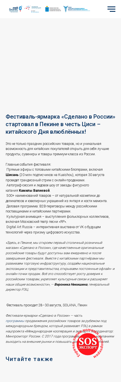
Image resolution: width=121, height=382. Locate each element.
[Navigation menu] (111, 9)
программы (15, 321)
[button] (88, 344)
